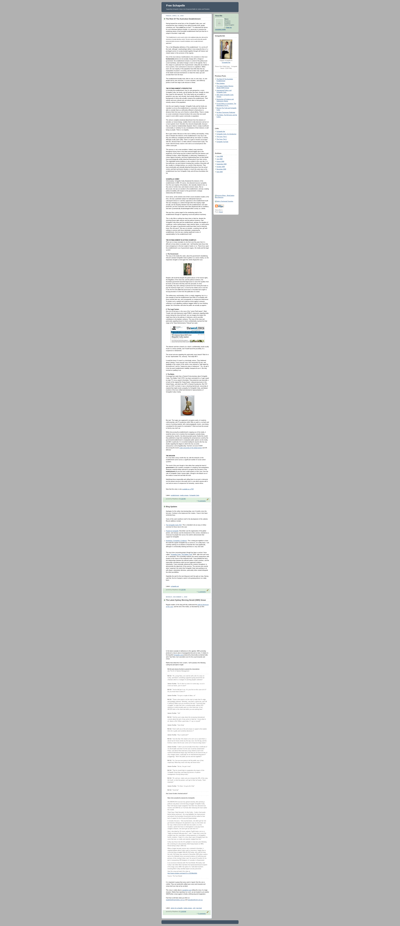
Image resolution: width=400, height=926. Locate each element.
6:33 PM (183, 499)
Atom (220, 212)
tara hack (199, 908)
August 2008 (220, 161)
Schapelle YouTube (222, 141)
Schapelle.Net (226, 62)
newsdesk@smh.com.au (195, 900)
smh (194, 908)
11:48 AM (183, 911)
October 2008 (221, 166)
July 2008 (219, 159)
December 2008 (221, 169)
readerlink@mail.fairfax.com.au (175, 900)
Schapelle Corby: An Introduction (226, 134)
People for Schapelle (172, 531)
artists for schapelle (177, 908)
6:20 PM (183, 589)
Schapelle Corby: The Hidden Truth (181, 554)
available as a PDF (188, 489)
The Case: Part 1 (222, 136)
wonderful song (186, 890)
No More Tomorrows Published (226, 112)
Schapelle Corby (194, 495)
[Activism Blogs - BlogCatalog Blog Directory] (226, 197)
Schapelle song (178, 655)
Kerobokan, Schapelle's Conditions (176, 540)
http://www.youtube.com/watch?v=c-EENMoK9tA (182, 873)
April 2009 (220, 172)
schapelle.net (175, 586)
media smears (184, 495)
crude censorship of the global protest (190, 448)
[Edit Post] (207, 501)
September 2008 (221, 164)
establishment (175, 495)
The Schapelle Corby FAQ (174, 525)
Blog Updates (221, 83)
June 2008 (220, 156)
